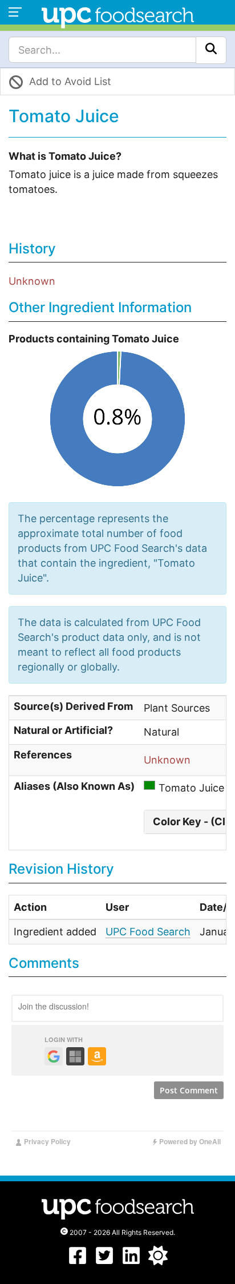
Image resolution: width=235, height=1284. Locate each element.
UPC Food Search (148, 932)
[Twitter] (104, 1261)
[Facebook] (77, 1261)
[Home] (118, 16)
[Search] (211, 50)
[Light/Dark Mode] (158, 1261)
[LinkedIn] (131, 1261)
